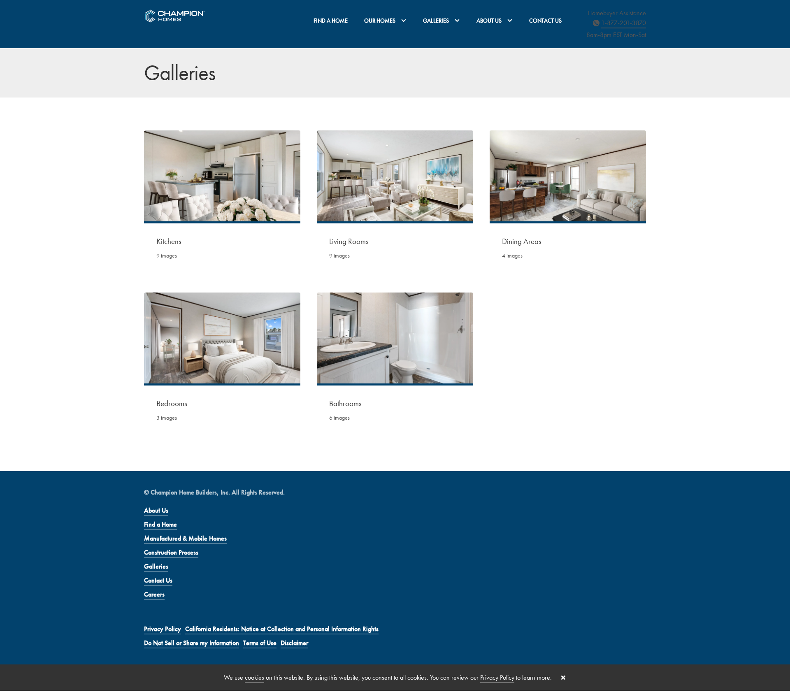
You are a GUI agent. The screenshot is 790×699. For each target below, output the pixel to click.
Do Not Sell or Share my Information (191, 643)
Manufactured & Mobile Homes (185, 538)
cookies (254, 677)
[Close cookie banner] (563, 677)
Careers (154, 594)
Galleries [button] (436, 20)
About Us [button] (489, 20)
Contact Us (545, 20)
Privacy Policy (162, 629)
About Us (156, 510)
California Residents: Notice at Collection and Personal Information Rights (282, 629)
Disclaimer (294, 643)
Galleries (156, 566)
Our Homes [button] (380, 20)
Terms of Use (259, 643)
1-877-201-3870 (623, 23)
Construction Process (171, 552)
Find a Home (331, 20)
